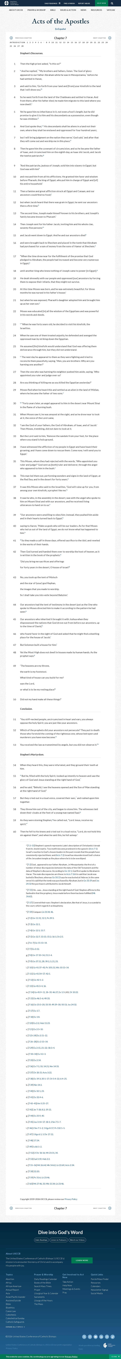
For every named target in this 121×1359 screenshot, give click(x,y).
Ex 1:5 (61, 992)
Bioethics (10, 1307)
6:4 (61, 1078)
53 (33, 845)
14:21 (46, 1066)
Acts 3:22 (47, 1072)
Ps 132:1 (58, 1128)
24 (107, 42)
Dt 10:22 (74, 992)
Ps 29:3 (50, 918)
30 (59, 1004)
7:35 (30, 1060)
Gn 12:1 (68, 871)
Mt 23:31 (50, 1152)
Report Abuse (84, 3)
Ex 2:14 (37, 1060)
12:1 (44, 918)
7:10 (30, 967)
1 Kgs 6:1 (37, 1134)
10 (53, 42)
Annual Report (12, 1289)
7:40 (30, 1091)
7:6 (30, 942)
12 (60, 42)
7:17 (31, 1010)
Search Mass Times (43, 1286)
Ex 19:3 (37, 1078)
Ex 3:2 (40, 1054)
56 (35, 1165)
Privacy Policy (71, 1199)
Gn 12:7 (36, 936)
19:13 (48, 1109)
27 (18, 46)
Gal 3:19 (37, 1159)
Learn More (82, 1260)
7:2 (29, 845)
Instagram (107, 1337)
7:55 (30, 890)
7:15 (31, 998)
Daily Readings (51, 3)
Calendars (95, 1286)
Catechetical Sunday (15, 1318)
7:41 (31, 1097)
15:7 (43, 930)
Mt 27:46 (37, 1183)
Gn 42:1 (37, 980)
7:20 (30, 1023)
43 (44, 967)
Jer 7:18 (37, 1109)
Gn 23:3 (37, 1004)
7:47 (30, 1134)
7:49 (30, 1146)
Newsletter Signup (99, 1289)
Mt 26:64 (41, 1165)
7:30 (31, 1054)
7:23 (30, 1035)
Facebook (90, 1337)
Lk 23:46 (45, 1177)
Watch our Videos (77, 1240)
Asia (8, 1293)
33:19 (48, 1004)
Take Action (68, 1281)
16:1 (54, 936)
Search (112, 3)
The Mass (38, 1304)
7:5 (30, 936)
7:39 (31, 1085)
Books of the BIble (42, 1282)
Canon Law (11, 1311)
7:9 (30, 961)
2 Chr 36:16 (39, 1152)
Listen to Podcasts (59, 1240)
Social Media (97, 1293)
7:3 (30, 924)
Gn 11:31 (36, 918)
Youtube (95, 1337)
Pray (65, 1292)
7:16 (31, 1004)
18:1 (48, 1122)
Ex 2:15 (37, 1047)
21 (95, 42)
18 (83, 42)
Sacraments (39, 1297)
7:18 (31, 1017)
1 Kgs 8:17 (48, 1128)
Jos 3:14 (37, 1122)
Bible (8, 1304)
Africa (8, 1282)
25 (11, 46)
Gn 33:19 (88, 880)
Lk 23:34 (46, 912)
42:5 (48, 973)
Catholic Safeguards (15, 1322)
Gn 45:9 (37, 992)
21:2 (47, 955)
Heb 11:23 (45, 1023)
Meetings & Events (71, 1289)
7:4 (29, 930)
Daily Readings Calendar (60, 3)
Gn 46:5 (37, 998)
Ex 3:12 (35, 949)
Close (114, 1356)
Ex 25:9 (37, 1115)
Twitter (84, 1337)
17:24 (36, 1140)
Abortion (10, 1279)
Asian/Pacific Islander (15, 1297)
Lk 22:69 (60, 1165)
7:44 (31, 1115)
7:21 (30, 1029)
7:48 (30, 1140)
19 (87, 42)
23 (103, 42)
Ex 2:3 (36, 1029)
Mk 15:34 (50, 1183)
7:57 (30, 902)
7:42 (31, 1103)
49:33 (47, 998)
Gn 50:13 (56, 877)
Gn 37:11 (37, 961)
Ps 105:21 (50, 967)
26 (15, 46)
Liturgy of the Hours (43, 1300)
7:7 (29, 949)
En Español (60, 29)
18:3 (50, 1047)
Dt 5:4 (53, 1078)
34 (35, 1054)
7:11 (30, 973)
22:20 (36, 1171)
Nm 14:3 (38, 1085)
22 (99, 42)
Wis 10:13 (60, 967)
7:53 (31, 1159)
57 (44, 973)
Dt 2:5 (60, 936)
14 (68, 42)
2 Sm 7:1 (37, 1128)
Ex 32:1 (37, 1091)
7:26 (31, 1041)
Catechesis (11, 1314)
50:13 (64, 1004)
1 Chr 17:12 (47, 1134)
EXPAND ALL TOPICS (14, 1327)
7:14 (31, 992)
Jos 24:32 (72, 1004)
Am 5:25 (41, 1103)
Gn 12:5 (36, 930)
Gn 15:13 (39, 942)
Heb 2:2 (46, 1159)
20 (91, 42)
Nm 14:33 (54, 1066)
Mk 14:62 (51, 1165)
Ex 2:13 (40, 1041)
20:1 (43, 1078)
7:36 (30, 1066)
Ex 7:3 (36, 1066)
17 (80, 42)
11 (56, 42)
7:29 (30, 1047)
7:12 (30, 980)
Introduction (17, 42)
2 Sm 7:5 (54, 1122)
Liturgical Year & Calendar (46, 1293)
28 (22, 46)
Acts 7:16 (70, 874)
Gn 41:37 (37, 967)
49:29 (54, 1004)
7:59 (30, 912)
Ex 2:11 (40, 1035)
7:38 (30, 1078)
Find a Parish (69, 3)
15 (72, 42)
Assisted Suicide (13, 1300)
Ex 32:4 (37, 1097)
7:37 (30, 1072)
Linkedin (101, 1337)
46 (52, 912)
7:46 (30, 1128)
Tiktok (112, 1337)
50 (44, 1183)
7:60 (30, 1183)
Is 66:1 (36, 1146)
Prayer (37, 1289)
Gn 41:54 (37, 973)
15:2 (49, 936)
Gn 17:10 (37, 955)
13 (64, 42)
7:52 (31, 1152)
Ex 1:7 (36, 1010)
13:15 (43, 936)
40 (42, 1115)
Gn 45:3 (36, 986)
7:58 (31, 1171)
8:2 (43, 1109)
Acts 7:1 (93, 848)
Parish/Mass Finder (100, 1279)
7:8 (30, 955)
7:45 (31, 1122)
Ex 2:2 (36, 1023)
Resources (96, 1282)
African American (13, 1286)
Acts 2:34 (69, 1165)
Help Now (101, 3)
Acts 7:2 (60, 855)
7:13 (30, 986)
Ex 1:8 (36, 1017)
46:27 (55, 992)
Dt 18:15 (38, 1072)
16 (76, 42)
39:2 (47, 961)
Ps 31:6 (37, 1177)
